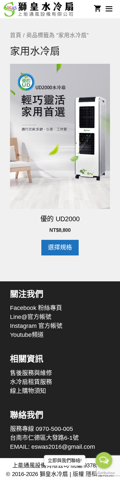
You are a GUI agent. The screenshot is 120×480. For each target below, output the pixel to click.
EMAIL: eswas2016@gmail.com (52, 446)
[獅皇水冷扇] (40, 9)
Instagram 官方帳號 (36, 326)
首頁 (15, 35)
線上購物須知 (28, 391)
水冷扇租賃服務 (31, 382)
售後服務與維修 (31, 373)
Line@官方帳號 (30, 317)
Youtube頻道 (27, 335)
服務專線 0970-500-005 (41, 429)
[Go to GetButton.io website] (104, 473)
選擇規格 (60, 247)
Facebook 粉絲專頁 (36, 308)
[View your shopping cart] (97, 9)
